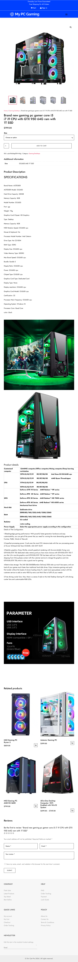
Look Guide (45, 900)
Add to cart (42, 146)
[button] (71, 27)
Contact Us (44, 919)
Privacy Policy (45, 925)
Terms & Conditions (47, 922)
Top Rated (7, 896)
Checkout (7, 922)
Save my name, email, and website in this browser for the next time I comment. (33, 864)
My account (8, 916)
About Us (44, 916)
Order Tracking (46, 893)
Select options (36, 745)
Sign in (44, 8)
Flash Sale (7, 890)
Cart (34, 8)
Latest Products (9, 893)
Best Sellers (8, 900)
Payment (44, 896)
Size (5, 133)
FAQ (42, 890)
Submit (9, 870)
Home (6, 111)
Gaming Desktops (14, 111)
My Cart (6, 919)
